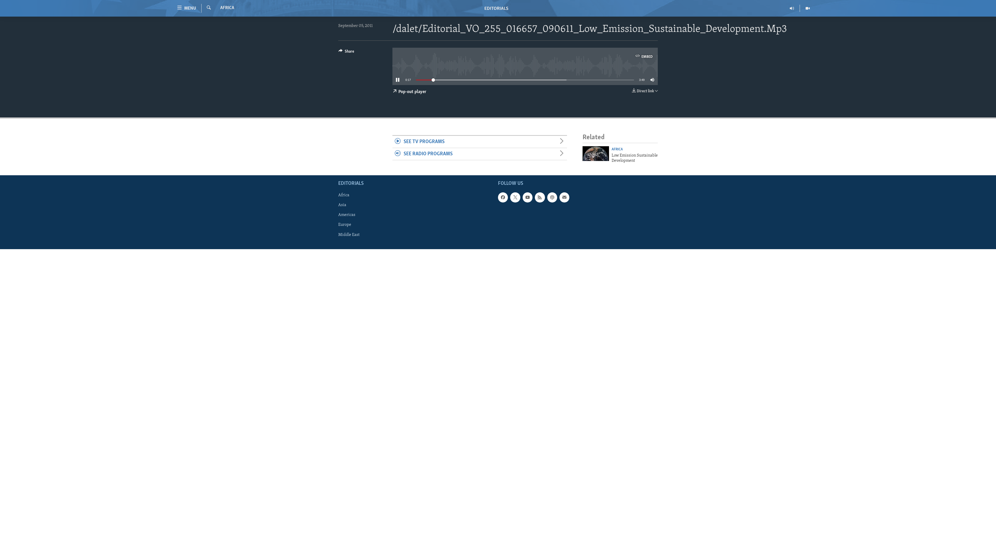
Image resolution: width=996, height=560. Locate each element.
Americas (346, 215)
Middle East (348, 235)
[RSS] (540, 197)
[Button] (346, 53)
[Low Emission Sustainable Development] (596, 153)
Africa (227, 8)
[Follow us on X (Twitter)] (515, 197)
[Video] (807, 8)
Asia (342, 205)
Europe (344, 225)
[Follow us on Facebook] (503, 197)
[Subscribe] (564, 197)
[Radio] (792, 8)
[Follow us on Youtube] (527, 197)
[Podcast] (552, 197)
